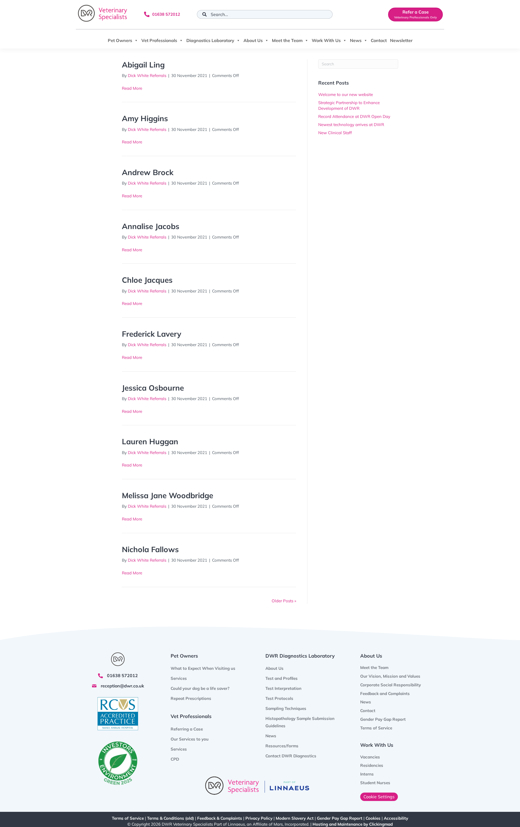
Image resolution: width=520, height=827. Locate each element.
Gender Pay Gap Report (383, 719)
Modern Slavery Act (295, 818)
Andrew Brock (147, 172)
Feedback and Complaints (385, 693)
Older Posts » (284, 600)
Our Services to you (190, 739)
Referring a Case (187, 729)
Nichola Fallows (150, 549)
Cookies (373, 818)
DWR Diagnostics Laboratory (300, 656)
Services (179, 749)
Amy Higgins (145, 118)
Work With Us (326, 40)
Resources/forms (281, 745)
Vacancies (370, 757)
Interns (367, 774)
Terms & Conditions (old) (170, 818)
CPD (175, 759)
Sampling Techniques (285, 708)
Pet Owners (120, 40)
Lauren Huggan (150, 441)
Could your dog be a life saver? (200, 688)
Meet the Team (287, 40)
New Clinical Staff (335, 132)
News (356, 40)
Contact (379, 40)
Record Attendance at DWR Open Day (354, 116)
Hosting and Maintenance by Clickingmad (353, 824)
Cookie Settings (379, 796)
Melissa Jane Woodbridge (167, 495)
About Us (253, 40)
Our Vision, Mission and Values (390, 676)
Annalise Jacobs (150, 226)
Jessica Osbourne (153, 387)
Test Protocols (279, 698)
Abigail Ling (143, 64)
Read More (132, 88)
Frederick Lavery (151, 334)
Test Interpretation (283, 688)
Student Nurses (375, 782)
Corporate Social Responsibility (390, 684)
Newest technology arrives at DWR (351, 124)
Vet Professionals (159, 40)
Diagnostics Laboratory (210, 40)
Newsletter (401, 40)
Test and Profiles (281, 678)
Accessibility (396, 818)
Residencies (371, 765)
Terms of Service (376, 728)
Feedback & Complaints (219, 818)
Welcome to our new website (345, 94)
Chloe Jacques (147, 280)
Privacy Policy (258, 818)
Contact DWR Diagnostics (290, 755)
